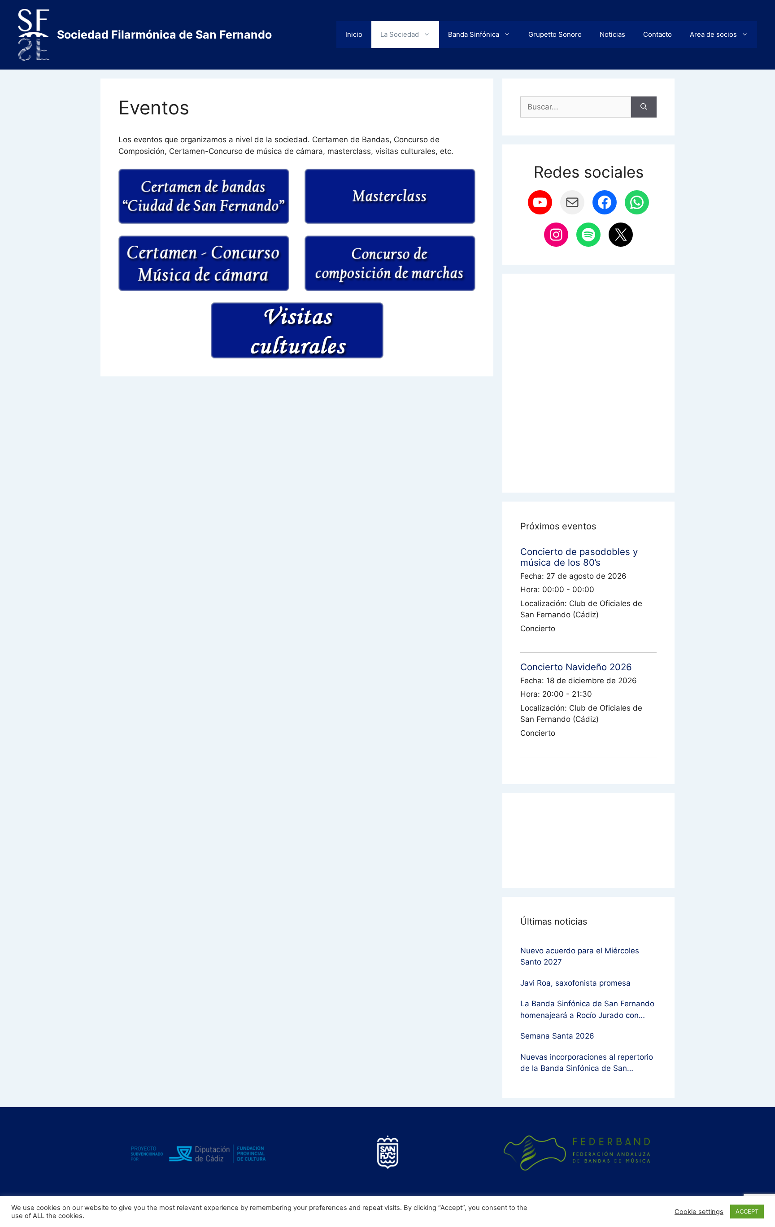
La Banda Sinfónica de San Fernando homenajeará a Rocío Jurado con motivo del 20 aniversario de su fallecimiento (587, 1010)
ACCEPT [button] (747, 1211)
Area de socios (713, 34)
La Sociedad (399, 34)
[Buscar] (644, 107)
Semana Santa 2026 (557, 1035)
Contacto (657, 34)
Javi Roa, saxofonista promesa (575, 982)
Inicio (353, 34)
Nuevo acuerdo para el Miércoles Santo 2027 (579, 956)
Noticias (612, 34)
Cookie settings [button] (699, 1212)
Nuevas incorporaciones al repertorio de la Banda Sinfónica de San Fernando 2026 (586, 1063)
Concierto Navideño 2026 (576, 666)
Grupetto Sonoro (555, 34)
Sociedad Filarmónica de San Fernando (164, 34)
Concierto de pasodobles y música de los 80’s (579, 557)
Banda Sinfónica (473, 34)
